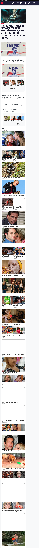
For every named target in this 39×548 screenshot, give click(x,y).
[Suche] (37, 3)
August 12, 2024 (14, 111)
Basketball (33, 2)
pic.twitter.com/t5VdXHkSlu (16, 109)
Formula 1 (29, 3)
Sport (18, 2)
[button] (13, 15)
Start (1, 7)
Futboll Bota (21, 3)
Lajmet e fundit (13, 3)
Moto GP (26, 3)
